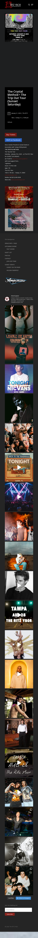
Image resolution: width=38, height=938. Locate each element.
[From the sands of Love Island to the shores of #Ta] (19, 703)
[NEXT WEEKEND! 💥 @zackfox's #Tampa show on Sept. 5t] (19, 319)
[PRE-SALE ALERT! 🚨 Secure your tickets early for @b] (19, 585)
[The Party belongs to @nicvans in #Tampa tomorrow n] (19, 437)
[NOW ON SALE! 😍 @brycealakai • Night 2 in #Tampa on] (19, 497)
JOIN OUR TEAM (11, 261)
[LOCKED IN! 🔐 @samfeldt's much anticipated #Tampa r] (19, 821)
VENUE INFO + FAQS (11, 243)
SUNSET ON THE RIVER (13, 267)
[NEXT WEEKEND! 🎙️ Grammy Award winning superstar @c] (19, 349)
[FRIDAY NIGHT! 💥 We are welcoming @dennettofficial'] (19, 762)
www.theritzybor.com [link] (11, 175)
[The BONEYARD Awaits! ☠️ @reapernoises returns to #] (19, 408)
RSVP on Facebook (13, 140)
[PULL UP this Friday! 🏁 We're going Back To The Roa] (19, 615)
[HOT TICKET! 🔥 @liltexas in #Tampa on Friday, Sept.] (19, 851)
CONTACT (8, 258)
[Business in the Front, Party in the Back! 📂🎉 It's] (19, 733)
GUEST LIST (8, 252)
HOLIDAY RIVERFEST (13, 270)
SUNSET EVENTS (10, 264)
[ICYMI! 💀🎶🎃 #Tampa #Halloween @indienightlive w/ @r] (19, 880)
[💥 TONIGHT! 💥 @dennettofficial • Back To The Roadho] (19, 467)
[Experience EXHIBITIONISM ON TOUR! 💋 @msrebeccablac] (19, 644)
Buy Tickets (10, 135)
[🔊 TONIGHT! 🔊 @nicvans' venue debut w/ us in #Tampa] (19, 378)
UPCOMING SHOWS (10, 246)
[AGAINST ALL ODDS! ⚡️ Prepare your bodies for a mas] (19, 792)
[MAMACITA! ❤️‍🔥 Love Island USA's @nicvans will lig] (19, 526)
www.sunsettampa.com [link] (18, 180)
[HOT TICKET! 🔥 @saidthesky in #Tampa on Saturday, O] (19, 674)
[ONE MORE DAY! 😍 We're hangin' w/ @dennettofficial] (19, 556)
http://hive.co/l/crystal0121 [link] (20, 159)
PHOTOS (7, 255)
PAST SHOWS (10, 249)
